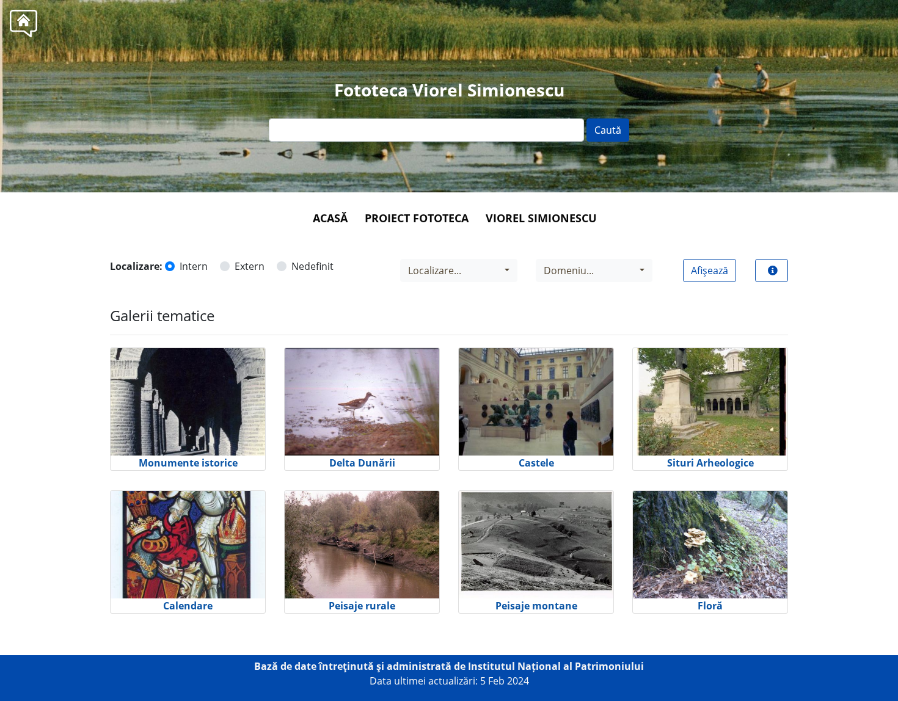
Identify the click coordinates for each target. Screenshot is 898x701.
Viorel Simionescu (541, 218)
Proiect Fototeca (417, 218)
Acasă (330, 218)
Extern (250, 266)
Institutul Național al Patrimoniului (556, 666)
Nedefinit (312, 266)
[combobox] (458, 270)
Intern (194, 266)
